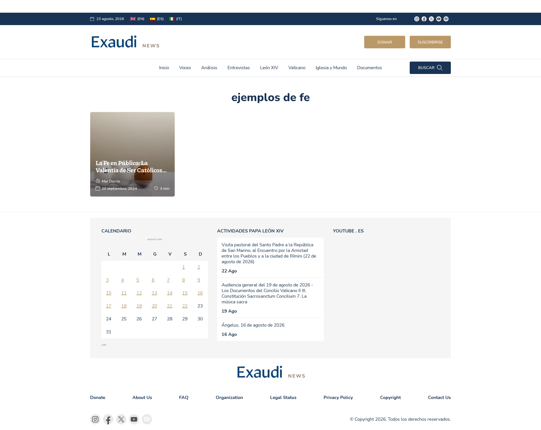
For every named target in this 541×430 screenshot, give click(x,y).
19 (139, 306)
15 (185, 293)
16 (200, 293)
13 (154, 293)
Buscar (426, 67)
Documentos (369, 68)
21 (169, 306)
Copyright (390, 397)
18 (124, 306)
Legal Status (283, 397)
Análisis (209, 68)
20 (154, 306)
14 (169, 293)
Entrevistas (238, 68)
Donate (97, 397)
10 (108, 293)
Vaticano (296, 68)
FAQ (184, 397)
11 (124, 293)
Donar (384, 42)
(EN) (140, 18)
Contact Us (439, 397)
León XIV (269, 68)
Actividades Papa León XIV (250, 231)
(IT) (179, 18)
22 (185, 306)
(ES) (160, 18)
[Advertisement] (145, 6)
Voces (185, 68)
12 (139, 293)
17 (108, 306)
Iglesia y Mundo (331, 68)
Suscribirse (430, 42)
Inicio (164, 68)
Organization (229, 397)
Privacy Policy (338, 397)
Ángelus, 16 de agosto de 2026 (253, 325)
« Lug (103, 345)
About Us (142, 397)
